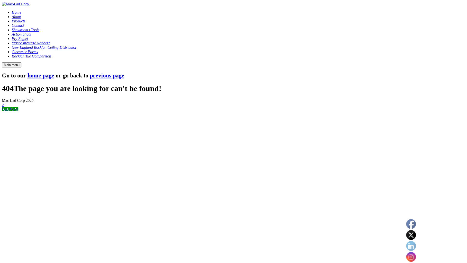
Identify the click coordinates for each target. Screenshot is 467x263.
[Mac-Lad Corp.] (16, 4)
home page (40, 75)
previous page (107, 75)
